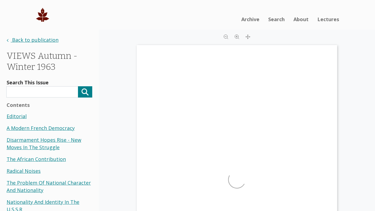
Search (276, 19)
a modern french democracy (41, 128)
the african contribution (36, 159)
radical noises (24, 171)
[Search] (85, 92)
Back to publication (34, 40)
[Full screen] (248, 36)
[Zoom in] (237, 36)
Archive (250, 19)
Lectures (328, 19)
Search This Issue (28, 82)
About (301, 19)
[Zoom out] (226, 36)
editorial (17, 116)
